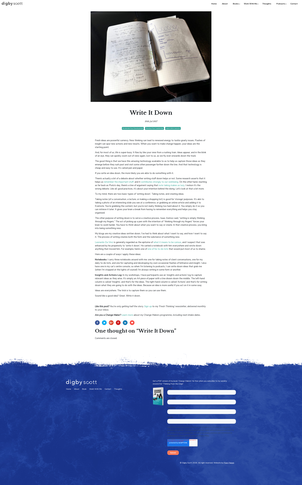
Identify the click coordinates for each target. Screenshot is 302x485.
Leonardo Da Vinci (104, 242)
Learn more (127, 315)
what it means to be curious (167, 242)
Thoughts (118, 389)
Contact (108, 389)
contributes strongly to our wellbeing (159, 181)
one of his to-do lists (158, 249)
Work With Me (95, 389)
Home (68, 389)
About (76, 389)
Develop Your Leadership (154, 128)
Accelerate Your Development (133, 128)
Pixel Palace (229, 463)
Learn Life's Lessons (173, 128)
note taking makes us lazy (171, 185)
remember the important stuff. (119, 181)
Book (84, 389)
